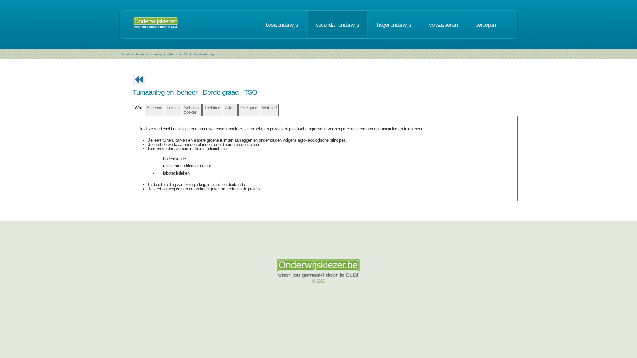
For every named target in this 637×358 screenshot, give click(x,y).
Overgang (248, 107)
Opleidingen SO (178, 54)
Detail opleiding (203, 54)
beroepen (485, 24)
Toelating (212, 107)
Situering (154, 107)
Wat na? (269, 107)
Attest (230, 107)
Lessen (173, 107)
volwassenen (443, 24)
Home (126, 54)
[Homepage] (155, 24)
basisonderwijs (282, 24)
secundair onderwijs (337, 24)
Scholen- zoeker (192, 110)
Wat (138, 107)
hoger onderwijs (394, 24)
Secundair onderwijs (149, 54)
